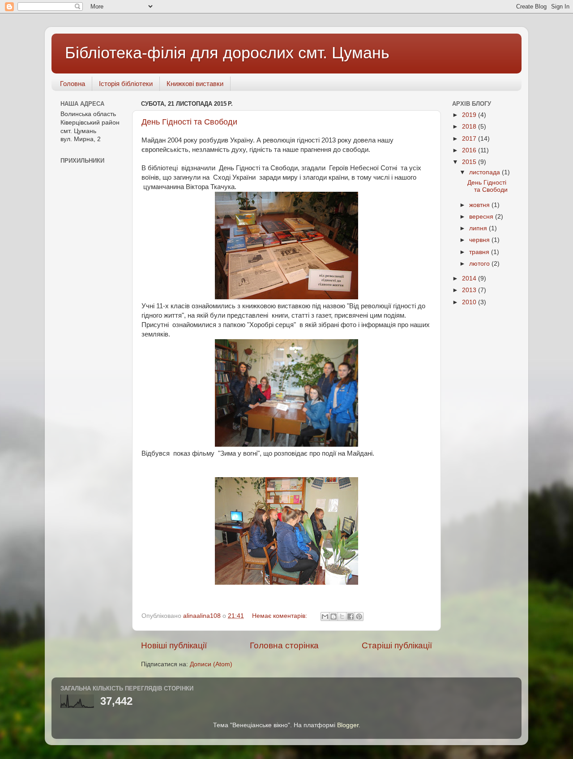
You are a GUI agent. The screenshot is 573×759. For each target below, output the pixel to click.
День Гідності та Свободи (189, 121)
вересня (482, 216)
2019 (470, 115)
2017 (470, 138)
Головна (72, 83)
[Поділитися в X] (342, 616)
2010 (470, 302)
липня (479, 228)
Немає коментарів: (280, 615)
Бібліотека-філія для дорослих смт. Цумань (227, 52)
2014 (470, 278)
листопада (485, 172)
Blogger (348, 725)
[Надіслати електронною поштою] (325, 616)
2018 (470, 126)
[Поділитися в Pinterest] (359, 616)
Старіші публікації (397, 645)
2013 (470, 290)
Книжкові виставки (195, 83)
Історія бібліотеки (126, 83)
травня (480, 252)
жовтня (480, 205)
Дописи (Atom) (211, 664)
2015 (470, 162)
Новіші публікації (174, 645)
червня (480, 240)
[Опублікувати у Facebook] (350, 616)
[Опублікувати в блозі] (333, 616)
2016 (470, 150)
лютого (480, 263)
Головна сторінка (284, 645)
